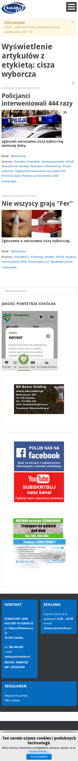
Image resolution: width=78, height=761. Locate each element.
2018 (70, 161)
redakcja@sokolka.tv (17, 656)
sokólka (20, 161)
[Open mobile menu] (71, 7)
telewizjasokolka (54, 161)
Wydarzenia (18, 156)
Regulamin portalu (16, 695)
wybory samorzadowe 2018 (41, 175)
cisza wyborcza (39, 261)
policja (25, 166)
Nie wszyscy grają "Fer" (37, 203)
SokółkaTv (22, 256)
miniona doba (11, 175)
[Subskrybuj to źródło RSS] (73, 83)
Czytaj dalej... (10, 181)
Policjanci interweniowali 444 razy (37, 99)
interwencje (54, 166)
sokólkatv (34, 161)
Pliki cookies (12, 700)
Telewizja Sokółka (43, 256)
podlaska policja (62, 261)
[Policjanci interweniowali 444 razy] (32, 123)
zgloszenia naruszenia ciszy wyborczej (41, 170)
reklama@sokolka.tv (57, 628)
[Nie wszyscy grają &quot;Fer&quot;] (32, 223)
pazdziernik (10, 166)
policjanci (38, 166)
